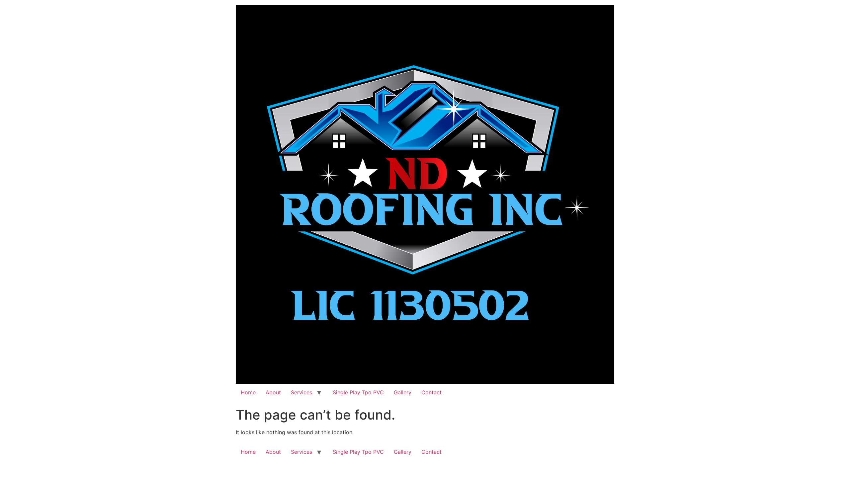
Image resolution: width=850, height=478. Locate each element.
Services (301, 392)
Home (248, 392)
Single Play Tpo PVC (357, 392)
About (273, 392)
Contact (431, 392)
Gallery (402, 392)
